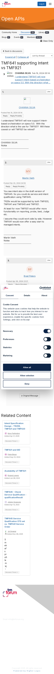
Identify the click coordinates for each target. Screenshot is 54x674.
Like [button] (48, 92)
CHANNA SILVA (27, 107)
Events (18, 37)
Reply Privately (16, 116)
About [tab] (44, 295)
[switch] (47, 339)
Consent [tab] (10, 295)
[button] (4, 74)
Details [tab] (27, 295)
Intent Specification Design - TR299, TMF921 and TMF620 (14, 426)
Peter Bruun (12, 454)
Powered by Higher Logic (27, 671)
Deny (27, 384)
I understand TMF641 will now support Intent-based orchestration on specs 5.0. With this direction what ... (30, 79)
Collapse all (23, 57)
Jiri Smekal (12, 531)
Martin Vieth (28, 178)
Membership (8, 636)
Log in (41, 4)
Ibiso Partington (14, 433)
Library (43, 32)
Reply (5, 116)
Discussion (27, 32)
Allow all (27, 367)
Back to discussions (13, 51)
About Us (7, 656)
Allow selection (27, 375)
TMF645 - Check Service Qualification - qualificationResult (15, 495)
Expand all (10, 57)
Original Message (30, 396)
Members (34, 37)
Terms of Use (9, 659)
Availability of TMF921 (15, 471)
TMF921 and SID (12, 450)
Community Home (9, 32)
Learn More (8, 639)
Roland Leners (13, 475)
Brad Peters (30, 276)
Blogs (5, 37)
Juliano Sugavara (14, 502)
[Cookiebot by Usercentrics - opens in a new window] (39, 288)
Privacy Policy (9, 661)
